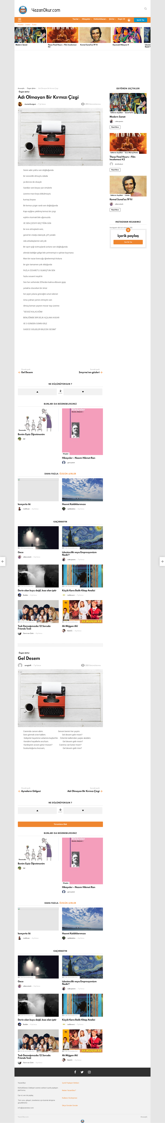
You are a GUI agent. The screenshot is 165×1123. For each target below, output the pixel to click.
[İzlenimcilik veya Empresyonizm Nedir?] (82, 537)
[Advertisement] (82, 70)
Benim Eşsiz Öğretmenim (31, 434)
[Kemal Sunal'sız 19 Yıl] (95, 35)
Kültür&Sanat (100, 19)
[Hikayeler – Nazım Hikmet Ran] (82, 431)
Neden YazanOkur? (69, 1090)
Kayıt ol (121, 19)
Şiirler (111, 19)
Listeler (27, 25)
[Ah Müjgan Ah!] (82, 611)
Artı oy (37, 391)
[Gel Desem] (2, 561)
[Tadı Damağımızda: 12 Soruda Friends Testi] (38, 611)
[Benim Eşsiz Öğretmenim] (38, 419)
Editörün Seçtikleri (117, 113)
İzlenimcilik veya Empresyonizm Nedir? (79, 553)
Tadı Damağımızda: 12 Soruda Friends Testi (34, 627)
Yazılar (76, 19)
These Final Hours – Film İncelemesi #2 (62, 46)
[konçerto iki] (38, 489)
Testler (34, 25)
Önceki (15, 38)
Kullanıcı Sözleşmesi (69, 1098)
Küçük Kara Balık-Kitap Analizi (78, 590)
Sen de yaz (128, 242)
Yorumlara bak (60, 824)
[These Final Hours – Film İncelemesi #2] (62, 35)
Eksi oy (82, 391)
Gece (20, 552)
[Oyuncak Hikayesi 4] (127, 35)
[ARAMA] (145, 8)
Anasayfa (144, 1117)
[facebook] (75, 1072)
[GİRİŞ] (129, 20)
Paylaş (21, 111)
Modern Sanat (21, 45)
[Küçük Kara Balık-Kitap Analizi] (82, 576)
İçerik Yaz (140, 20)
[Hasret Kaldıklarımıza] (82, 489)
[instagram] (89, 1072)
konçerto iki (24, 504)
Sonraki (149, 38)
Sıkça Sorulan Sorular (70, 1105)
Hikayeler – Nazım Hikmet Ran (78, 457)
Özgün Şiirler (67, 473)
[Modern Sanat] (30, 35)
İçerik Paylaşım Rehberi (70, 1083)
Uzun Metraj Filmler (131, 153)
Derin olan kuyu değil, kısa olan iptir (37, 590)
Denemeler (22, 430)
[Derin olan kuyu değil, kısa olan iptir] (38, 576)
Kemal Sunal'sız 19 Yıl (89, 45)
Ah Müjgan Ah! (70, 626)
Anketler (21, 25)
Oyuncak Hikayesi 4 (121, 45)
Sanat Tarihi (129, 113)
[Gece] (38, 537)
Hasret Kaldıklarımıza (74, 504)
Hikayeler (86, 19)
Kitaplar (66, 454)
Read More (115, 127)
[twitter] (82, 1072)
